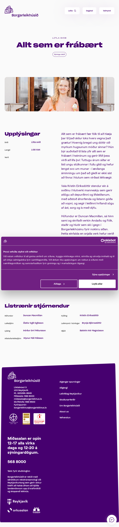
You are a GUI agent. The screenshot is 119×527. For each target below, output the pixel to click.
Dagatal (89, 11)
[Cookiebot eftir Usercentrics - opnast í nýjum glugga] (103, 241)
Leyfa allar (97, 283)
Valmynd (107, 11)
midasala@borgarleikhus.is (28, 399)
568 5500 (30, 402)
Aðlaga (57, 283)
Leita (70, 11)
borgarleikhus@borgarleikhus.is (30, 408)
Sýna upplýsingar (101, 274)
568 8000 (29, 396)
